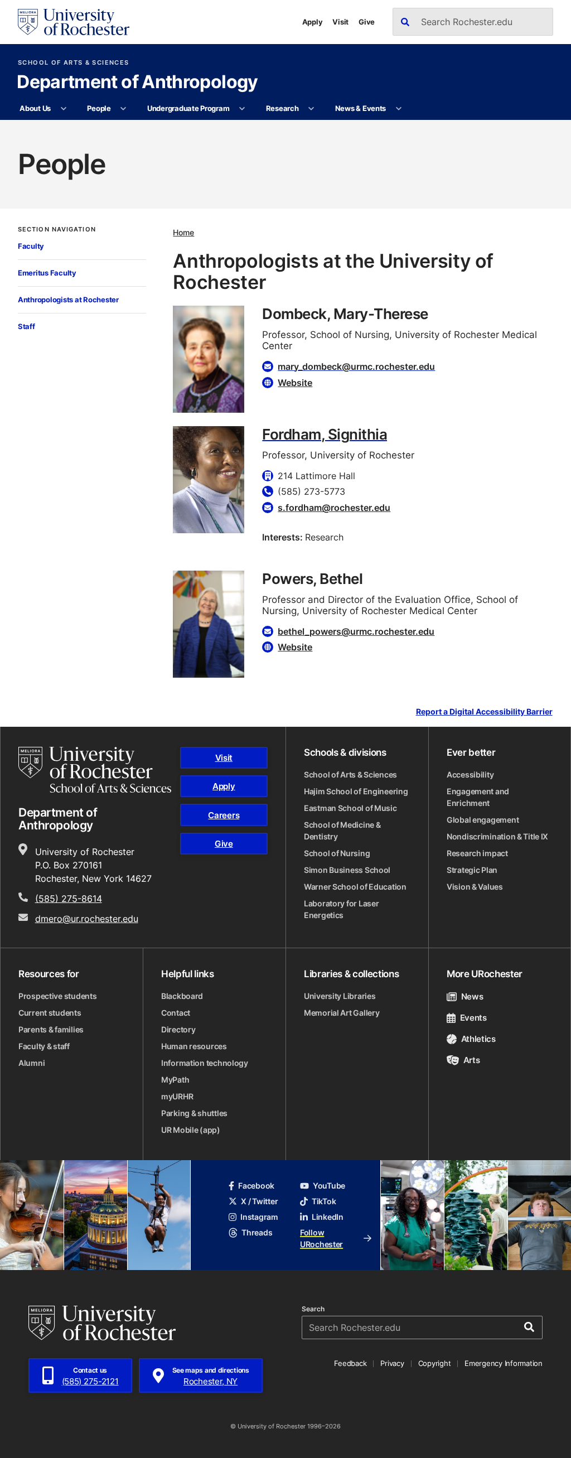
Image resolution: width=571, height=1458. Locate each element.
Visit (340, 22)
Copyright (434, 1363)
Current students (49, 1012)
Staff (26, 326)
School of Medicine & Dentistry (342, 830)
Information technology (204, 1063)
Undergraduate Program (188, 108)
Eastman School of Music (350, 808)
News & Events (360, 108)
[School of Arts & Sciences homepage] (94, 770)
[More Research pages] (311, 109)
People (98, 108)
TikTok (324, 1201)
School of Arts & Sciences (73, 63)
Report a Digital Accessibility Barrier (484, 712)
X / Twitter (259, 1201)
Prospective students (57, 996)
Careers (223, 815)
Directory (178, 1029)
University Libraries (339, 996)
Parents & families (51, 1029)
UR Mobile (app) (190, 1129)
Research (282, 108)
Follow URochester (321, 1238)
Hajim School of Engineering (356, 791)
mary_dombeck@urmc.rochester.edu (356, 366)
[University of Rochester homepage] (73, 22)
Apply (312, 22)
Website (295, 382)
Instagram (259, 1216)
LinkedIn (327, 1216)
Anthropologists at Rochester (68, 300)
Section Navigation (57, 229)
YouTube (329, 1185)
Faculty (31, 246)
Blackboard (182, 996)
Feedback (350, 1363)
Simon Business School (347, 870)
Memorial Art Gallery (341, 1012)
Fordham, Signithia (324, 434)
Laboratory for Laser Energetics (341, 909)
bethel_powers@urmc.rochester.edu (356, 631)
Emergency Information (503, 1363)
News (472, 996)
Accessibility (470, 774)
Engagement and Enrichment (478, 797)
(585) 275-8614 (68, 898)
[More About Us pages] (63, 109)
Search (313, 1309)
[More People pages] (123, 109)
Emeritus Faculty (47, 273)
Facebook (256, 1185)
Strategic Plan (472, 870)
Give (367, 22)
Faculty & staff (44, 1046)
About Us (35, 108)
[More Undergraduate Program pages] (242, 109)
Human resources (194, 1046)
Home (183, 232)
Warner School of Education (355, 886)
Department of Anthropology (137, 82)
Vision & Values (475, 886)
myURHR (177, 1096)
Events (473, 1018)
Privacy (392, 1363)
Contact (175, 1012)
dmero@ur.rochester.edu (86, 919)
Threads (256, 1232)
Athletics (478, 1039)
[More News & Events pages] (398, 109)
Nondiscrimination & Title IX (497, 836)
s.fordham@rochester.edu (334, 507)
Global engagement (483, 819)
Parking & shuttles (194, 1113)
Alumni (31, 1063)
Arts (471, 1060)
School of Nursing (337, 853)
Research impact (477, 853)
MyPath (175, 1079)
